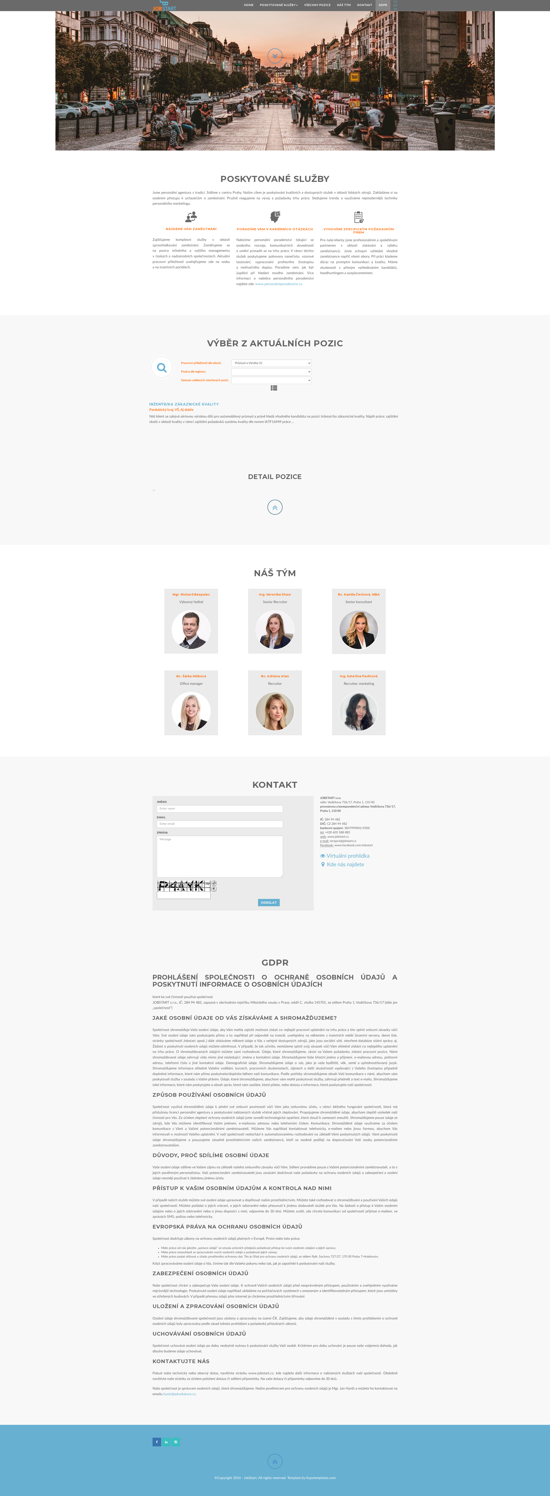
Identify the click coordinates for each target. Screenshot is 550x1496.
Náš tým (344, 5)
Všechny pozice (317, 5)
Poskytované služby (278, 5)
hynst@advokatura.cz (179, 1394)
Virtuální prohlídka (347, 856)
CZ (395, 1)
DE (395, 9)
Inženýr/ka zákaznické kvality (184, 404)
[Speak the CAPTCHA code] (214, 889)
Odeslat (269, 903)
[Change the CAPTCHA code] (214, 883)
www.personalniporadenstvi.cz (278, 284)
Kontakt (364, 5)
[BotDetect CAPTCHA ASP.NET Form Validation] (184, 886)
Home (249, 5)
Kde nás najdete (344, 864)
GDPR (383, 5)
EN (395, 5)
